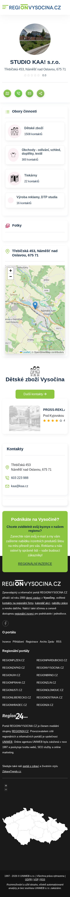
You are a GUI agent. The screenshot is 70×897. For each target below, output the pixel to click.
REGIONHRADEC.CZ (14, 705)
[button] (35, 305)
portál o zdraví (31, 766)
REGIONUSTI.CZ (12, 690)
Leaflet (26, 352)
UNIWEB (7, 741)
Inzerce (6, 641)
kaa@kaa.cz (19, 486)
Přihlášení (18, 641)
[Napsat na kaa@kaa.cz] (29, 93)
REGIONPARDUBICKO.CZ (52, 660)
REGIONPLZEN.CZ (13, 660)
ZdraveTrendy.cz (11, 771)
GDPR (28, 879)
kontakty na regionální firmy (17, 603)
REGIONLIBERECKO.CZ (16, 697)
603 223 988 (19, 477)
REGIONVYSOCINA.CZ (50, 667)
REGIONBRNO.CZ (47, 675)
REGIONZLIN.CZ (46, 682)
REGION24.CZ (45, 705)
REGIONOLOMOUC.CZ (50, 690)
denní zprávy (33, 597)
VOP (36, 879)
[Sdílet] (40, 93)
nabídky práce (60, 603)
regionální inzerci (24, 613)
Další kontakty (34, 394)
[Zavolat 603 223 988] (18, 93)
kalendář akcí (42, 603)
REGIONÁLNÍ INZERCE (35, 564)
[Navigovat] (7, 93)
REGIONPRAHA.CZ (13, 682)
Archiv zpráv (47, 641)
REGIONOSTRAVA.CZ (49, 697)
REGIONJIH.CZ (11, 675)
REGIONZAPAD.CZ (13, 667)
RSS (58, 641)
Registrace (32, 641)
